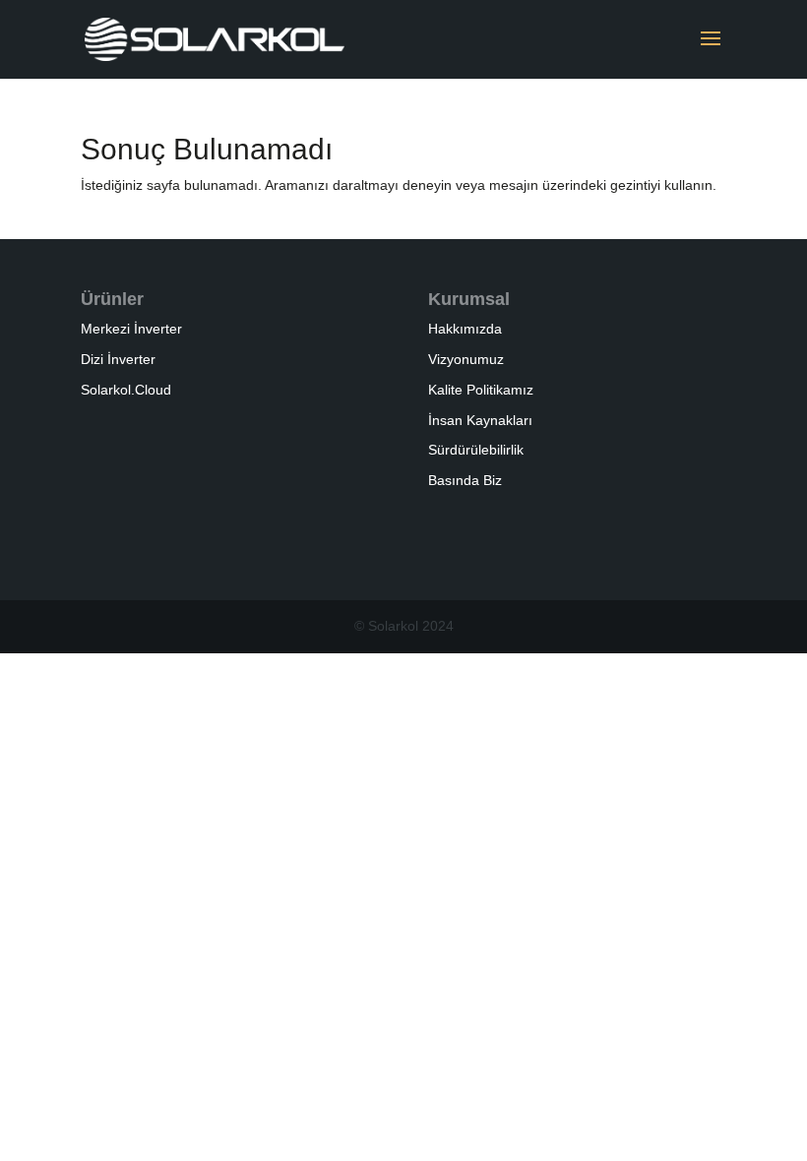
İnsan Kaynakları (480, 420)
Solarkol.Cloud (126, 389)
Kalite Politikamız (480, 389)
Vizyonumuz (466, 359)
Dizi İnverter (118, 359)
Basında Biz (465, 480)
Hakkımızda (465, 328)
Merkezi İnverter (131, 328)
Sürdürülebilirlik (476, 450)
